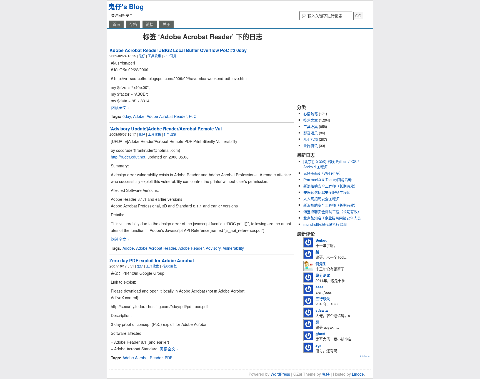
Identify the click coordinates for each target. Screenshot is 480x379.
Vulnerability (233, 248)
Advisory (213, 248)
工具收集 (154, 55)
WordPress (280, 374)
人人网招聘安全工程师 (321, 198)
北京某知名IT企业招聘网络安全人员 (332, 218)
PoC (192, 116)
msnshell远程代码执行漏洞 (325, 224)
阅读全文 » (120, 107)
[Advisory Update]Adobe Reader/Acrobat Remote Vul (165, 128)
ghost (320, 333)
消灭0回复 (169, 266)
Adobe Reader (191, 248)
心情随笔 (310, 113)
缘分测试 (323, 275)
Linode (358, 374)
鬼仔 (142, 55)
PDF (168, 357)
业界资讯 (310, 145)
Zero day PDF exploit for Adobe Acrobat (151, 260)
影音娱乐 (310, 132)
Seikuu (322, 240)
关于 (166, 24)
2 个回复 (170, 55)
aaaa (319, 286)
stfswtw (322, 310)
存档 (133, 24)
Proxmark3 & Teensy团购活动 (327, 179)
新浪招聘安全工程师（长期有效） (330, 186)
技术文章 (310, 120)
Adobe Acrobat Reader (167, 116)
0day (126, 116)
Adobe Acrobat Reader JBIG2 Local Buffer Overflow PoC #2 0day (178, 50)
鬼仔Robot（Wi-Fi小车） (323, 173)
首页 (116, 24)
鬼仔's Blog (126, 6)
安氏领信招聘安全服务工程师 (326, 192)
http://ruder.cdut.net (128, 157)
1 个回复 (170, 134)
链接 (150, 24)
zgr (318, 345)
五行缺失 (323, 298)
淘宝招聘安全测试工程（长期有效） (332, 211)
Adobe (138, 116)
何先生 (321, 263)
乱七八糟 (310, 139)
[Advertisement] (331, 66)
